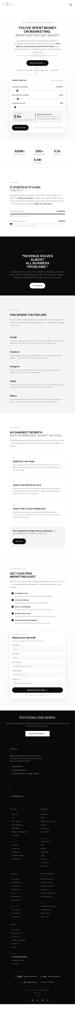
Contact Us (15, 943)
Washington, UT (16, 882)
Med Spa (43, 825)
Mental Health (45, 832)
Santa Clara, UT (16, 896)
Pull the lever (37, 286)
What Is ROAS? (45, 913)
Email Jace (15, 964)
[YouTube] (42, 1000)
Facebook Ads (16, 852)
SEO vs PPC (44, 917)
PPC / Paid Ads (16, 821)
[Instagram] (32, 1000)
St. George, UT (16, 879)
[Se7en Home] (7, 4)
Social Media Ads (17, 825)
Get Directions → (18, 796)
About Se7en (16, 929)
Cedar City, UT (16, 889)
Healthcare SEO (46, 910)
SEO (13, 818)
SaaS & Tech (45, 866)
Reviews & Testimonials (48, 893)
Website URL (16, 679)
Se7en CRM (15, 835)
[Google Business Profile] (47, 1000)
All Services (15, 814)
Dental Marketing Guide (48, 906)
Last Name (15, 653)
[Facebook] (27, 1000)
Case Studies (45, 889)
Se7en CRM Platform (47, 879)
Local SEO (15, 845)
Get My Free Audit (36, 63)
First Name (15, 645)
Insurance (44, 859)
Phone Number (16, 670)
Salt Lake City (16, 910)
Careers (14, 947)
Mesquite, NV (16, 900)
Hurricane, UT (16, 886)
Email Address (16, 662)
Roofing (43, 848)
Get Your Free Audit (36, 734)
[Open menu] (70, 4)
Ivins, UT (14, 893)
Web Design (15, 828)
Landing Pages (16, 859)
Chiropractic (45, 828)
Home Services (45, 841)
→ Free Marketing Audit (19, 957)
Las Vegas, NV (16, 917)
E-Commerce (45, 862)
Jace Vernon (16, 936)
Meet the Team (16, 933)
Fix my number (20, 128)
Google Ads (15, 848)
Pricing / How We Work (19, 940)
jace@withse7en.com (19, 770)
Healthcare (44, 814)
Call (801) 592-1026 (18, 960)
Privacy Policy (37, 993)
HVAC (42, 845)
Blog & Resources (46, 896)
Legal (42, 855)
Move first (19, 541)
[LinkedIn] (37, 1000)
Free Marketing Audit (47, 886)
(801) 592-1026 (17, 766)
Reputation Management (19, 832)
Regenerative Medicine (48, 821)
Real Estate (44, 852)
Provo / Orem (16, 913)
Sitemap (37, 995)
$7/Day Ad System (47, 882)
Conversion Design (17, 855)
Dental (43, 818)
